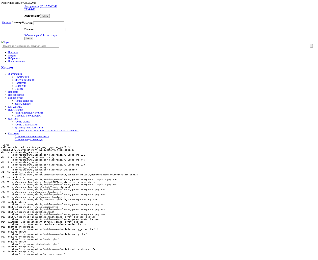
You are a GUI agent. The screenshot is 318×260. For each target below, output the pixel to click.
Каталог (7, 67)
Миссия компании (25, 79)
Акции (12, 55)
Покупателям (15, 109)
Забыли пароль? (33, 35)
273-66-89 (29, 9)
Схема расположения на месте (32, 136)
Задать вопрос (22, 103)
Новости (13, 91)
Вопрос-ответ (15, 97)
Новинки (13, 52)
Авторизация (31, 6)
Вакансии (20, 85)
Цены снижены (17, 61)
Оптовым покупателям (28, 115)
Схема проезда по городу (29, 139)
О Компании (22, 76)
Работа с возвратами (26, 124)
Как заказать (15, 106)
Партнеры (20, 82)
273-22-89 (48, 6)
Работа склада (22, 121)
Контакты (13, 133)
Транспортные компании (29, 127)
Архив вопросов (24, 100)
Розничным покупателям (29, 112)
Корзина (6, 22)
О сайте (19, 88)
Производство (16, 94)
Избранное (14, 58)
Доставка (13, 118)
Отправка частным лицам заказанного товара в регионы (47, 130)
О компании (15, 73)
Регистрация (50, 35)
